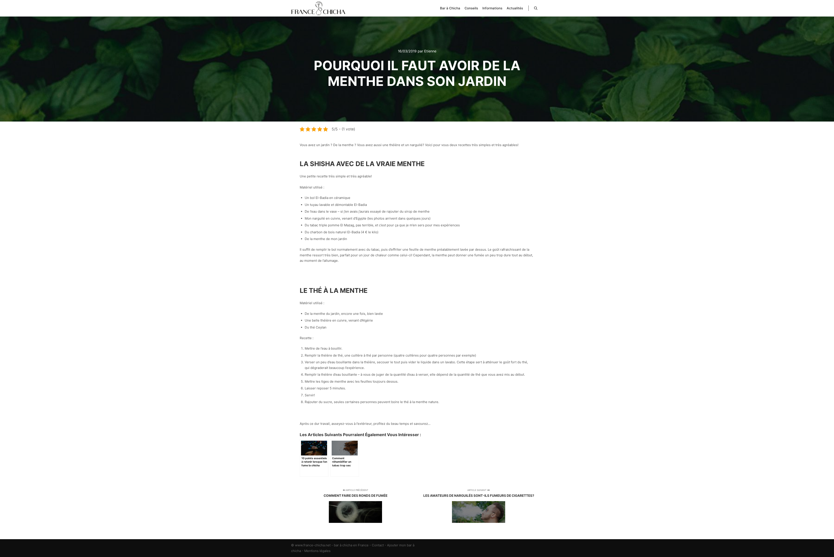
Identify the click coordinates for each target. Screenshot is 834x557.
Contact (378, 545)
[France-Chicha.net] (318, 8)
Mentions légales (317, 551)
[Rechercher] (536, 8)
